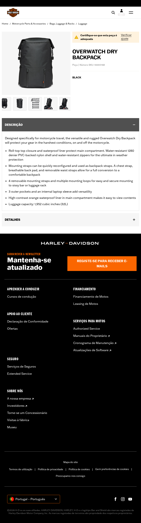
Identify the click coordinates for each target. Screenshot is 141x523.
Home (5, 23)
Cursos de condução (21, 296)
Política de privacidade (50, 469)
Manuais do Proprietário (90, 336)
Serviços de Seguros (21, 366)
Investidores (15, 405)
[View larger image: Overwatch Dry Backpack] (36, 63)
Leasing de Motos (85, 304)
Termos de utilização (20, 469)
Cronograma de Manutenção (93, 343)
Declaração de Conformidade (27, 321)
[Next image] (63, 63)
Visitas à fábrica (18, 420)
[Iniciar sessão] (121, 12)
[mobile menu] (130, 12)
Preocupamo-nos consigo (70, 475)
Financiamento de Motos (90, 296)
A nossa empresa (19, 398)
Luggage (82, 23)
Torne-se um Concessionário (27, 413)
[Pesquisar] (113, 12)
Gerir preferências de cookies (112, 469)
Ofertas (12, 328)
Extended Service (19, 373)
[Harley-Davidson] (70, 243)
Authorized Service (86, 328)
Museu (12, 427)
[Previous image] (9, 63)
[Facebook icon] (115, 499)
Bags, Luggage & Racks (62, 23)
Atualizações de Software (91, 350)
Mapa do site (70, 462)
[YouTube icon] (130, 499)
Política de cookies (79, 469)
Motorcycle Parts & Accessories (29, 23)
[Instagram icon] (123, 499)
